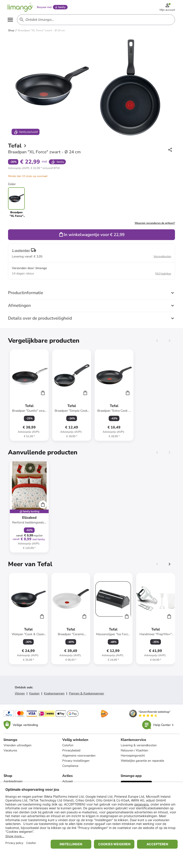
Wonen (20, 693)
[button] (34, 168)
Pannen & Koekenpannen (86, 693)
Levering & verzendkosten (139, 745)
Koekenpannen (54, 693)
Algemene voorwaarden (79, 755)
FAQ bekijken (163, 273)
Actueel (67, 781)
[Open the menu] (10, 19)
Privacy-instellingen (75, 761)
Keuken (34, 693)
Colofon (67, 745)
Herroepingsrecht (133, 755)
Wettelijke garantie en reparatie (142, 761)
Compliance (70, 766)
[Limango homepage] (20, 7)
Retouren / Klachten (134, 750)
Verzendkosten (162, 256)
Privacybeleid (71, 750)
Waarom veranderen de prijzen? (155, 223)
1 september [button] (21, 250)
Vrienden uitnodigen (17, 745)
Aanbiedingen (13, 781)
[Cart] (43, 393)
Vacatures (10, 750)
